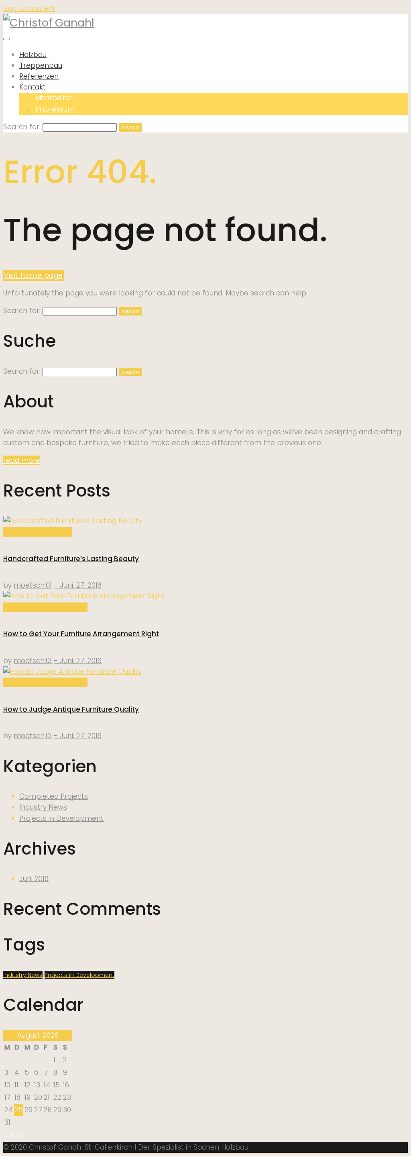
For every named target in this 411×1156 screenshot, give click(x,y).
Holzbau (33, 54)
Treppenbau (40, 65)
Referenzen (39, 76)
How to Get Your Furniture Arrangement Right (81, 634)
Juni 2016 (34, 878)
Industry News (43, 807)
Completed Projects (37, 532)
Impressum (55, 109)
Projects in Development (45, 607)
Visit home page (33, 275)
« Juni (13, 1135)
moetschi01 (33, 585)
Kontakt (32, 87)
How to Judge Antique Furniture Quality (71, 709)
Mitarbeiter (54, 98)
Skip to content (29, 8)
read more (21, 460)
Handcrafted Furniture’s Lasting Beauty (71, 559)
